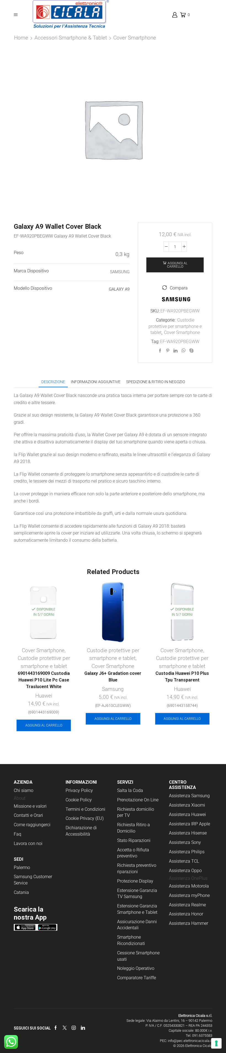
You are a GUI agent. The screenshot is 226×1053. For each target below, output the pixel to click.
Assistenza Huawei (187, 814)
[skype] (190, 351)
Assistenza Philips (187, 851)
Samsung (113, 689)
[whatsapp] (183, 351)
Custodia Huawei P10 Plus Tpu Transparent (182, 677)
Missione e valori (30, 806)
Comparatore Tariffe (136, 977)
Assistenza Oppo (185, 870)
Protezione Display (135, 881)
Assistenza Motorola (189, 886)
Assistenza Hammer (188, 923)
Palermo (22, 867)
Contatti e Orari (28, 815)
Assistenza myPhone (189, 895)
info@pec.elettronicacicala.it (190, 1041)
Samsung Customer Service (33, 880)
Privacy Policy (79, 790)
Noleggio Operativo (135, 968)
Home (21, 38)
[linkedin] (175, 351)
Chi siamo (23, 790)
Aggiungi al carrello (177, 264)
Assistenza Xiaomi (187, 805)
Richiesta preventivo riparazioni (136, 868)
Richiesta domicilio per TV (135, 812)
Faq (17, 834)
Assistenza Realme (187, 904)
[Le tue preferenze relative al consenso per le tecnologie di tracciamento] (216, 1043)
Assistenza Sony (185, 842)
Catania (21, 892)
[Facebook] (160, 351)
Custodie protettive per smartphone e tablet (175, 326)
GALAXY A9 (119, 289)
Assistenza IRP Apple (189, 823)
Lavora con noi (28, 843)
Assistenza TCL (184, 861)
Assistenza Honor (186, 914)
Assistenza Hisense (188, 833)
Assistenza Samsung (189, 795)
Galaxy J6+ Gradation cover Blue (112, 677)
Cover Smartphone (134, 38)
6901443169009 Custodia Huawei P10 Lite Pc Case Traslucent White (44, 680)
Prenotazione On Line (138, 799)
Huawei (43, 696)
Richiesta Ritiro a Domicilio (133, 828)
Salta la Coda (130, 790)
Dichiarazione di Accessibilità (81, 831)
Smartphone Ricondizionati (131, 940)
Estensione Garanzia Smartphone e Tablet (137, 909)
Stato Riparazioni (133, 840)
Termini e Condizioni (85, 809)
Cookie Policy (79, 799)
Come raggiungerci (32, 824)
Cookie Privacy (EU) (85, 818)
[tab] (53, 382)
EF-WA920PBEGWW (179, 341)
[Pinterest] (168, 351)
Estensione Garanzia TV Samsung (137, 893)
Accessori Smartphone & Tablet (70, 38)
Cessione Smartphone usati (138, 956)
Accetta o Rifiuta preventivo (133, 853)
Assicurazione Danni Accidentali (137, 925)
